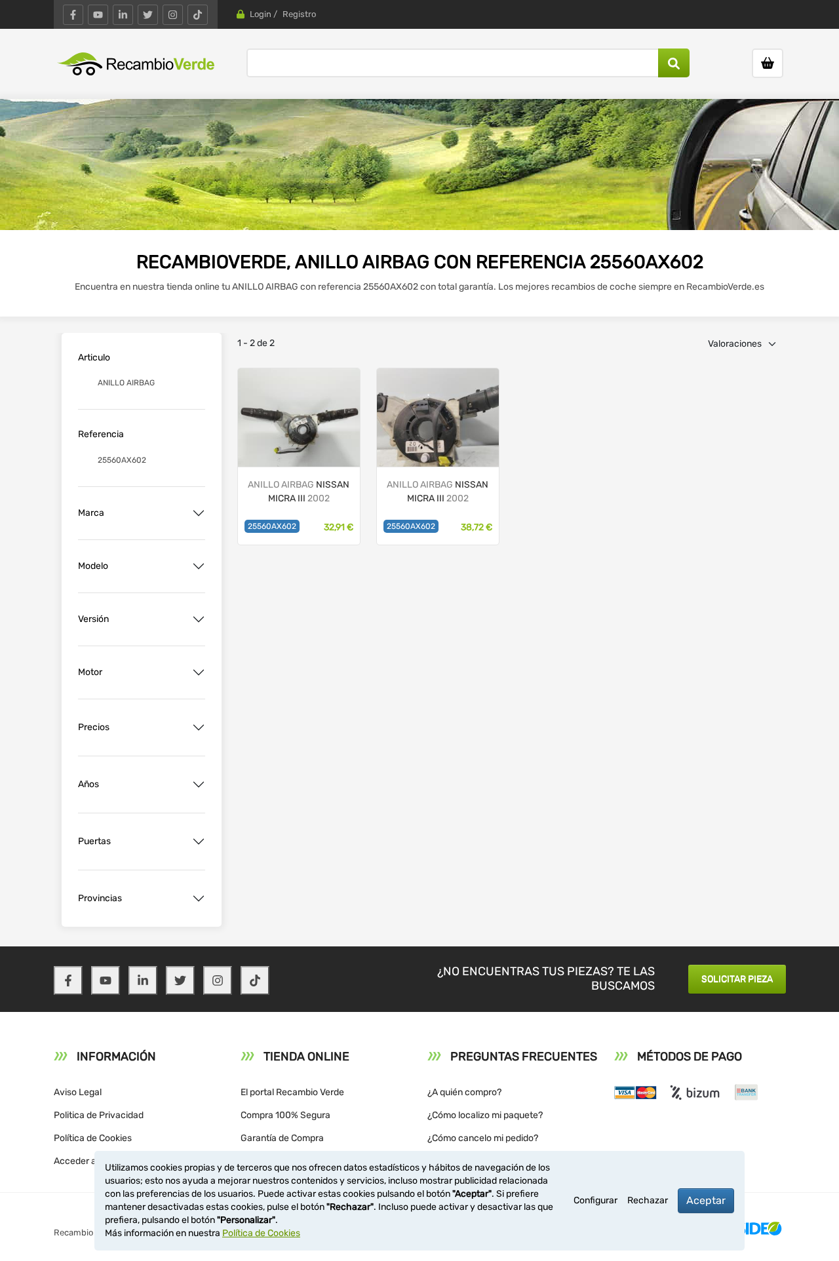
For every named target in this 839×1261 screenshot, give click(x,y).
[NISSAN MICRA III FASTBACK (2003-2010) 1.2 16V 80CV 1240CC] (438, 416)
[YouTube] (98, 15)
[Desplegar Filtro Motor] (198, 672)
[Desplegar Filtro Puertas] (198, 841)
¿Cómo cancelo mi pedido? (482, 1138)
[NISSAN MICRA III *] (299, 416)
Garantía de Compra (282, 1138)
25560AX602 (272, 526)
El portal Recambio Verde (292, 1092)
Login (260, 14)
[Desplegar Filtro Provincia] (198, 898)
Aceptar (706, 1200)
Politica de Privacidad (99, 1115)
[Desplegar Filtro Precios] (198, 727)
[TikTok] (197, 15)
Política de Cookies (93, 1138)
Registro (299, 14)
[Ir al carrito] (767, 63)
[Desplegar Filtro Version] (198, 619)
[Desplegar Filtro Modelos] (198, 566)
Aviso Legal (78, 1092)
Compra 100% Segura (285, 1115)
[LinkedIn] (123, 15)
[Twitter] (148, 15)
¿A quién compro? (464, 1092)
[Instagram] (173, 15)
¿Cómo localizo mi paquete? (485, 1115)
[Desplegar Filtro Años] (198, 784)
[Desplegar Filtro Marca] (198, 513)
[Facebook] (73, 15)
